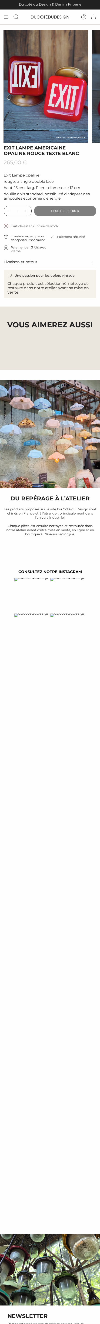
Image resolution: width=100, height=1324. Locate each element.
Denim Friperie (68, 4)
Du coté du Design (35, 4)
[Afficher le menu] (6, 17)
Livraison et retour (20, 262)
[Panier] (93, 17)
